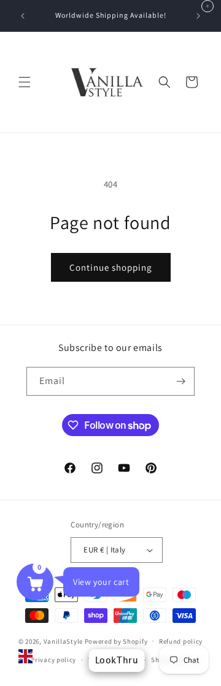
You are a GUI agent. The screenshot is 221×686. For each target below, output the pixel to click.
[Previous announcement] (22, 15)
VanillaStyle (63, 640)
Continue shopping (110, 267)
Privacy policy (53, 659)
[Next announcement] (198, 15)
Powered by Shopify (116, 640)
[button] (24, 82)
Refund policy (181, 641)
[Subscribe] (180, 381)
